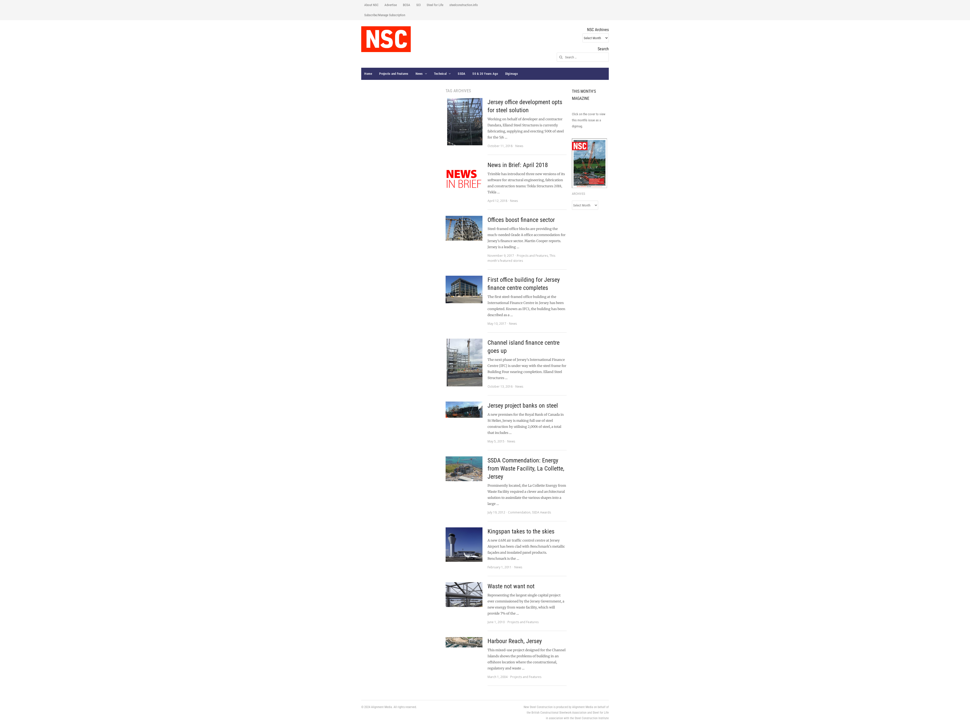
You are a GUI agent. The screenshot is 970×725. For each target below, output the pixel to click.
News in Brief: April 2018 (518, 165)
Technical (440, 74)
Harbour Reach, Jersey (515, 641)
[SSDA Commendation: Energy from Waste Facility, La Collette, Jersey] (464, 468)
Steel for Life (435, 5)
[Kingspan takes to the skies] (464, 544)
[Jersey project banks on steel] (464, 410)
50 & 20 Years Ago (485, 74)
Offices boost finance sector (521, 219)
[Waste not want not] (464, 594)
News (419, 74)
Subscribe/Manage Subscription (384, 15)
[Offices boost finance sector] (464, 228)
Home (368, 74)
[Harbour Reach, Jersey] (464, 642)
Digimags (511, 74)
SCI (418, 5)
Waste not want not (511, 586)
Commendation (519, 512)
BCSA (406, 5)
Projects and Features (393, 74)
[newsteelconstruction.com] (386, 39)
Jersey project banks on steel (523, 405)
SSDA (461, 74)
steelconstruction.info (463, 5)
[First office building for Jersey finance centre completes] (464, 289)
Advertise (390, 5)
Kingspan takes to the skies (521, 531)
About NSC (371, 5)
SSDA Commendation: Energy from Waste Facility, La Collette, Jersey (526, 468)
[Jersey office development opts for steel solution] (464, 121)
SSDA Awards (541, 512)
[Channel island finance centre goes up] (464, 362)
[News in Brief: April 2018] (464, 179)
